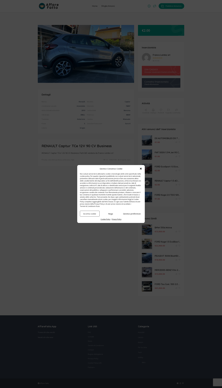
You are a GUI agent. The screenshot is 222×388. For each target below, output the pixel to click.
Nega (110, 213)
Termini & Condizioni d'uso (90, 206)
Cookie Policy (105, 219)
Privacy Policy (99, 204)
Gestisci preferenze (132, 213)
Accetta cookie (89, 213)
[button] (141, 168)
